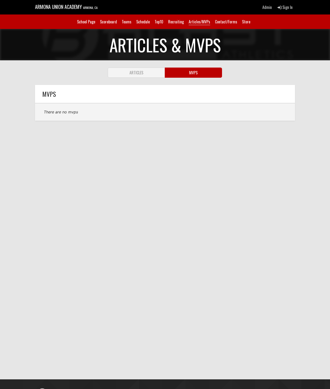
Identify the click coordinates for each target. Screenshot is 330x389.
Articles (136, 73)
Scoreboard (108, 22)
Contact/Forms (226, 22)
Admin (267, 7)
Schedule (143, 22)
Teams (126, 22)
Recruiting (176, 22)
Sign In (287, 7)
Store (246, 22)
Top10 (159, 22)
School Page (86, 22)
